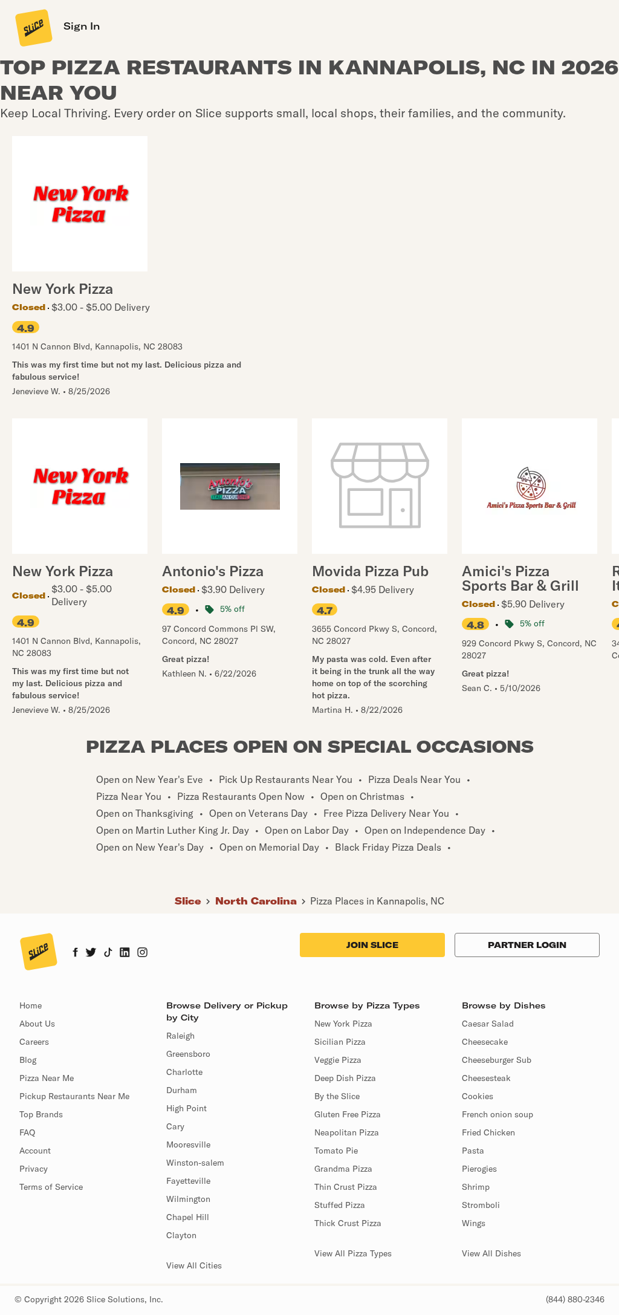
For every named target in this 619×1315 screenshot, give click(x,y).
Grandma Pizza (343, 1168)
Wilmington (188, 1198)
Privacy (33, 1168)
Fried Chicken (488, 1132)
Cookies (477, 1096)
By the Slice (337, 1096)
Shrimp (476, 1186)
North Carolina (256, 901)
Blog (27, 1059)
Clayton (181, 1235)
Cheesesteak (486, 1078)
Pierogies (479, 1168)
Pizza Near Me (46, 1078)
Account (35, 1150)
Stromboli (481, 1205)
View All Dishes (491, 1253)
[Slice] (33, 27)
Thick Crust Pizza (347, 1223)
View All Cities (194, 1265)
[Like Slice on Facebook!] (75, 953)
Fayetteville (188, 1180)
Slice (188, 901)
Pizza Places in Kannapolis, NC (377, 901)
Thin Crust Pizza (345, 1186)
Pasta (473, 1150)
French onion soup (497, 1114)
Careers (34, 1041)
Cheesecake (485, 1041)
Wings (473, 1223)
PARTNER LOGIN (527, 945)
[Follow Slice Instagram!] (142, 953)
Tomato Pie (336, 1150)
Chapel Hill (187, 1217)
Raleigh (180, 1035)
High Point (186, 1108)
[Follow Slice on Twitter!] (91, 953)
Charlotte (184, 1072)
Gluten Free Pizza (347, 1114)
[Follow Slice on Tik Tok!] (108, 953)
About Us (37, 1023)
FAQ (27, 1132)
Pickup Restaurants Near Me (74, 1096)
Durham (181, 1090)
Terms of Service (51, 1186)
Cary (175, 1126)
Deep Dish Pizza (345, 1078)
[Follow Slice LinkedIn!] (125, 953)
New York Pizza (343, 1023)
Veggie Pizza (337, 1059)
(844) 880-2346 (575, 1299)
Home (30, 1005)
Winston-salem (195, 1162)
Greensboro (188, 1053)
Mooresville (188, 1144)
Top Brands (41, 1114)
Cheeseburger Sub (496, 1059)
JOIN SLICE (372, 945)
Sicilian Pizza (340, 1041)
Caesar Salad (488, 1023)
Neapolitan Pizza (346, 1132)
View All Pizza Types (353, 1253)
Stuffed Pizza (339, 1205)
